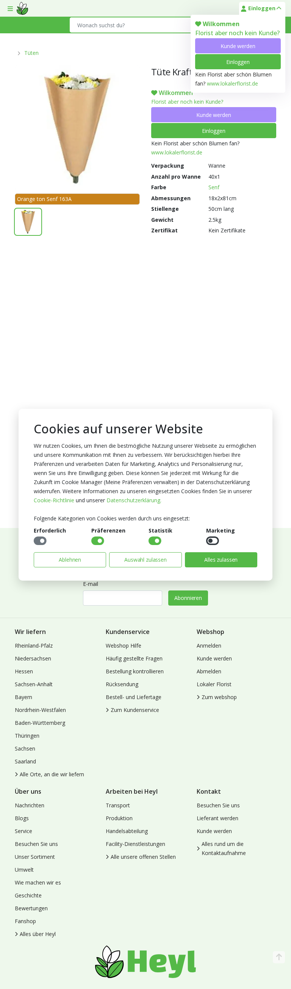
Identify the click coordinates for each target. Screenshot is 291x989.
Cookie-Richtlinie (54, 500)
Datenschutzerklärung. (133, 500)
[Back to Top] (279, 957)
